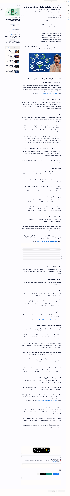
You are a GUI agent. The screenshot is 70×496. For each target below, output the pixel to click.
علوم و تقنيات (65, 1)
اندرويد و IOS (12, 34)
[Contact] (68, 19)
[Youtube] (58, 481)
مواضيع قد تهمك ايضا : (57, 244)
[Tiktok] (53, 481)
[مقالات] (59, 460)
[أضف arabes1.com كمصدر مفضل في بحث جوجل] (41, 440)
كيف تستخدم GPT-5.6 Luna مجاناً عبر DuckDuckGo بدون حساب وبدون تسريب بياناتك (12, 42)
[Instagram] (54, 481)
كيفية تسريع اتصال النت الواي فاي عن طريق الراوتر (46, 241)
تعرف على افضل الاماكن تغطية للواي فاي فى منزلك (46, 390)
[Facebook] (64, 481)
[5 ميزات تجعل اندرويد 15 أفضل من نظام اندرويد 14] (31, 456)
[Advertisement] (31, 29)
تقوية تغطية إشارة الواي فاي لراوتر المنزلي (43, 309)
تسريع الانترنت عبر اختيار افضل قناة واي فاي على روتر (48, 93)
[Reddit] (49, 481)
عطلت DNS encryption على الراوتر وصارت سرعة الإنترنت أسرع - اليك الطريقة (13, 31)
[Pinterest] (51, 481)
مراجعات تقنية (12, 24)
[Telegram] (60, 481)
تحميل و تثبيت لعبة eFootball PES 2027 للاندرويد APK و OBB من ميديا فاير (12, 37)
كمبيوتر (13, 29)
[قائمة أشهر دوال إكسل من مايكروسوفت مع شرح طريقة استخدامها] (51, 456)
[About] (68, 17)
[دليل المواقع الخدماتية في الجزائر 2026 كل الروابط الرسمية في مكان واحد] (12, 12)
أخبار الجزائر (12, 17)
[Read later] (23, 15)
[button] (68, 1)
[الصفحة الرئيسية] (68, 5)
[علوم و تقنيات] (56, 15)
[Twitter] (62, 481)
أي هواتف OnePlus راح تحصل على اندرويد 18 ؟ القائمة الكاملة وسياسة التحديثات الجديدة (13, 26)
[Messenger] (56, 481)
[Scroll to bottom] (2, 491)
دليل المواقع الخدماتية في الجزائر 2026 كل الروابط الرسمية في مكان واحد (13, 20)
